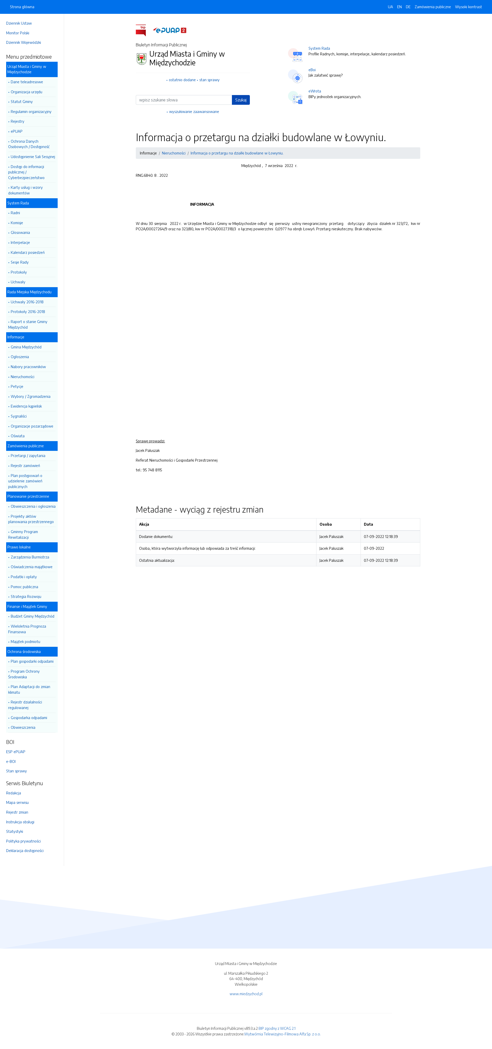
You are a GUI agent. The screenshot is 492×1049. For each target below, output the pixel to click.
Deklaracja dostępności (25, 850)
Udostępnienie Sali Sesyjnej (33, 156)
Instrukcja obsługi (20, 821)
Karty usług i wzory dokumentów (25, 190)
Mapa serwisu (17, 802)
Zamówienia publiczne (433, 6)
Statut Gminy (22, 101)
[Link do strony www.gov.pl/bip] (144, 30)
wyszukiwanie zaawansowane (194, 111)
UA (390, 6)
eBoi (312, 69)
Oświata (18, 435)
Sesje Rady (20, 262)
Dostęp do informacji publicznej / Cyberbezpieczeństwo (26, 172)
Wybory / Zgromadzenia (30, 396)
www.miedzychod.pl (246, 993)
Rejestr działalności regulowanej (25, 705)
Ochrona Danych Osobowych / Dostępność (28, 144)
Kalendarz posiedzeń (28, 252)
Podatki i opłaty (24, 576)
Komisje (17, 222)
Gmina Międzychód (26, 347)
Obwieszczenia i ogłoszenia (33, 506)
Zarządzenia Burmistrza (30, 557)
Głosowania (20, 232)
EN (399, 6)
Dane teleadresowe (27, 81)
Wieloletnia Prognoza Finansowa (27, 629)
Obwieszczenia (23, 727)
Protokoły (19, 272)
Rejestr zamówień (25, 465)
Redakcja (13, 793)
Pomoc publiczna (24, 586)
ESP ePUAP (15, 751)
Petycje (17, 386)
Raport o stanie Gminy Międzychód (27, 324)
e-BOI (11, 761)
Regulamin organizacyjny (31, 111)
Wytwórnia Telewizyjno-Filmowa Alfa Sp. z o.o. (282, 1034)
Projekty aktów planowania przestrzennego (31, 519)
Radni (15, 212)
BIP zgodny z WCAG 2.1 (277, 1028)
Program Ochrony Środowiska (24, 674)
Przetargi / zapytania (28, 455)
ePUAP (17, 131)
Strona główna (22, 6)
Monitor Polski (17, 32)
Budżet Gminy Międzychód (32, 616)
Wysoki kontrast (468, 6)
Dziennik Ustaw (19, 23)
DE (408, 6)
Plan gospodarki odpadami (32, 661)
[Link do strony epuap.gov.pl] (169, 30)
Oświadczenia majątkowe (32, 566)
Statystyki (14, 831)
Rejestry (17, 121)
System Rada (319, 48)
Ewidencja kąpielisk (26, 406)
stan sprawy (209, 79)
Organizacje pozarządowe (32, 426)
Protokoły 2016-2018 (28, 311)
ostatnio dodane (182, 79)
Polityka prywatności (23, 841)
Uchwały (18, 281)
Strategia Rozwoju (26, 596)
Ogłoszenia (20, 356)
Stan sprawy (16, 770)
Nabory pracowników (28, 366)
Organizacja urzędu (26, 91)
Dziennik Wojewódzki (23, 42)
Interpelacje (20, 242)
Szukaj (241, 99)
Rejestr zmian (17, 812)
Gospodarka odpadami (29, 717)
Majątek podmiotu (25, 641)
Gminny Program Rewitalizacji (23, 534)
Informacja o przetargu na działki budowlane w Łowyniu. (237, 153)
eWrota (315, 91)
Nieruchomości (22, 376)
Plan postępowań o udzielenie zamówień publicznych (25, 481)
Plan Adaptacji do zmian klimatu (29, 689)
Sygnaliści (19, 416)
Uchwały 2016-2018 (27, 301)
